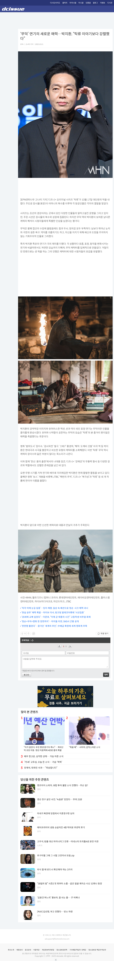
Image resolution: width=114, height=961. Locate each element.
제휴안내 (19, 950)
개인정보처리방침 (48, 950)
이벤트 (102, 3)
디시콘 (109, 3)
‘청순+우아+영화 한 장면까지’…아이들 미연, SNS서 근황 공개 (50, 621)
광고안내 (28, 950)
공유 (33, 633)
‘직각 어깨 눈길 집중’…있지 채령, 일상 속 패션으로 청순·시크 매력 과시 (54, 608)
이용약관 (36, 950)
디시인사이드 (55, 3)
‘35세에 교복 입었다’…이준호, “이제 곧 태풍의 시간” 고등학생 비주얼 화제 (56, 617)
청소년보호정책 (61, 950)
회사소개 (11, 950)
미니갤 (80, 3)
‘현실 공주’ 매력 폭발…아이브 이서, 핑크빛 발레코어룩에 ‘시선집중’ (52, 612)
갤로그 (95, 3)
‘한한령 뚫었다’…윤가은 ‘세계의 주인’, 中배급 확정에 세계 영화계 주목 (54, 626)
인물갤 (88, 3)
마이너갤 (73, 3)
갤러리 (64, 3)
